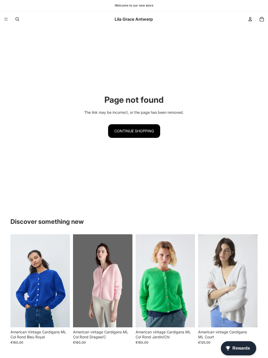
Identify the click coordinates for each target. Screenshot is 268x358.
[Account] (250, 19)
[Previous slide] (204, 280)
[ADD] (249, 319)
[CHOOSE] (61, 319)
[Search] (17, 19)
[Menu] (6, 19)
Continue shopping (134, 131)
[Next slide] (252, 280)
